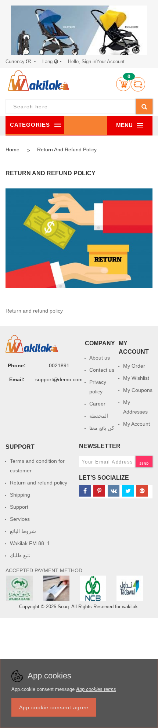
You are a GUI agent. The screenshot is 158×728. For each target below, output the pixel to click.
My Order (134, 366)
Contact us (101, 370)
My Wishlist (136, 378)
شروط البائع (23, 531)
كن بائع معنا (101, 428)
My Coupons (137, 390)
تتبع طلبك (20, 555)
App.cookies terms (96, 689)
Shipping (20, 495)
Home (12, 149)
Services (20, 519)
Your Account (96, 61)
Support (19, 507)
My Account (136, 424)
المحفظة (98, 416)
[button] (21, 61)
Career (97, 404)
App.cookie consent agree (54, 707)
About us (99, 358)
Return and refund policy (38, 483)
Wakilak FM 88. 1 (30, 543)
